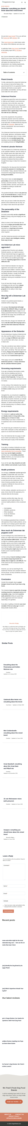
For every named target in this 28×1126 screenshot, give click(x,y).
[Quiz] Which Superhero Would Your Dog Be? (12, 990)
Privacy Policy (14, 1116)
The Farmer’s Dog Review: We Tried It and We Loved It (12, 1065)
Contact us (19, 1114)
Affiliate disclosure (14, 1118)
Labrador (14, 38)
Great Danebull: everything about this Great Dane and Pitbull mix (13, 766)
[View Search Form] (25, 2)
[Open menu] (21, 2)
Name (6, 886)
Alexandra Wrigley (8, 13)
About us (7, 1114)
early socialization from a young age (11, 451)
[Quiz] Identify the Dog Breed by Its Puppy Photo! (11, 967)
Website (6, 901)
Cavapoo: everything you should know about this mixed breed (14, 832)
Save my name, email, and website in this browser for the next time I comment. (14, 905)
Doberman (6, 38)
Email (5, 893)
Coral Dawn (8, 705)
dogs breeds (15, 48)
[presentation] (14, 654)
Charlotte (8, 672)
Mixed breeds (5, 6)
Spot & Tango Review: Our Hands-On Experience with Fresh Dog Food (12, 1019)
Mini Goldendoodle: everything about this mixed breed (13, 733)
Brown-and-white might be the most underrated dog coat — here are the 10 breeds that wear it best (13, 943)
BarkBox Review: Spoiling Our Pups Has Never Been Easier (12, 1042)
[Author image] (2, 14)
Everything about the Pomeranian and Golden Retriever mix (12, 667)
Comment (7, 865)
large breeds (11, 36)
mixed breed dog (8, 42)
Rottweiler (11, 124)
